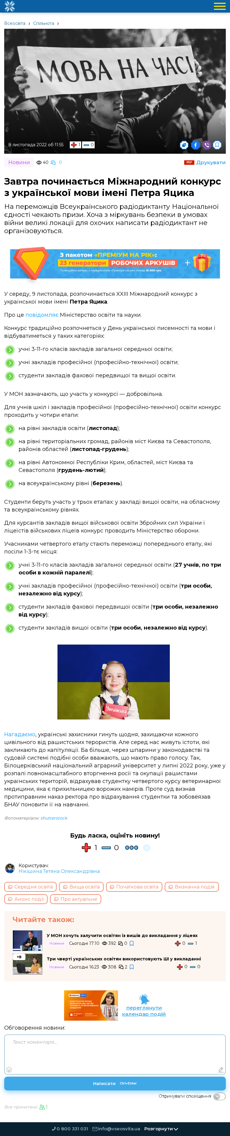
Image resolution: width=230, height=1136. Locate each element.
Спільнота (43, 23)
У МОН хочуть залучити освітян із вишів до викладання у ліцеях (122, 935)
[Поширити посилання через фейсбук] (195, 145)
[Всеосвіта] (9, 6)
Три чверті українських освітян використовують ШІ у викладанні (124, 959)
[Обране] (217, 145)
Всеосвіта (14, 23)
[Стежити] (132, 943)
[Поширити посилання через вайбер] (206, 145)
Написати (115, 1083)
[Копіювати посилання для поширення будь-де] (184, 145)
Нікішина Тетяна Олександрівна (59, 871)
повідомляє (41, 315)
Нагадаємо (19, 734)
